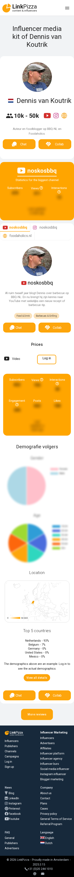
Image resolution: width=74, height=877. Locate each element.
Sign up (9, 766)
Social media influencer (54, 769)
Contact (45, 798)
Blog (11, 793)
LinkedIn (14, 798)
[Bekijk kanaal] (47, 118)
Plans (43, 803)
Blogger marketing (51, 779)
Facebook (15, 813)
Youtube (14, 818)
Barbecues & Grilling (46, 315)
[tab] (15, 227)
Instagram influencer (53, 774)
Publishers (11, 746)
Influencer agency (51, 758)
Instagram (15, 803)
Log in (8, 761)
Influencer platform (52, 753)
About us (46, 793)
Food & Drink (23, 315)
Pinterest (14, 808)
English (49, 838)
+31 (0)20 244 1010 (40, 869)
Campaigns (12, 756)
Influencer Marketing (53, 732)
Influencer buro (49, 763)
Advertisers (47, 743)
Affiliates (45, 748)
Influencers (12, 741)
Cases (44, 808)
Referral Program (51, 824)
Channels (10, 751)
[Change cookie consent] (34, 874)
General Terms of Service (56, 818)
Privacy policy (48, 813)
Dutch (48, 843)
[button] (37, 677)
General (9, 838)
